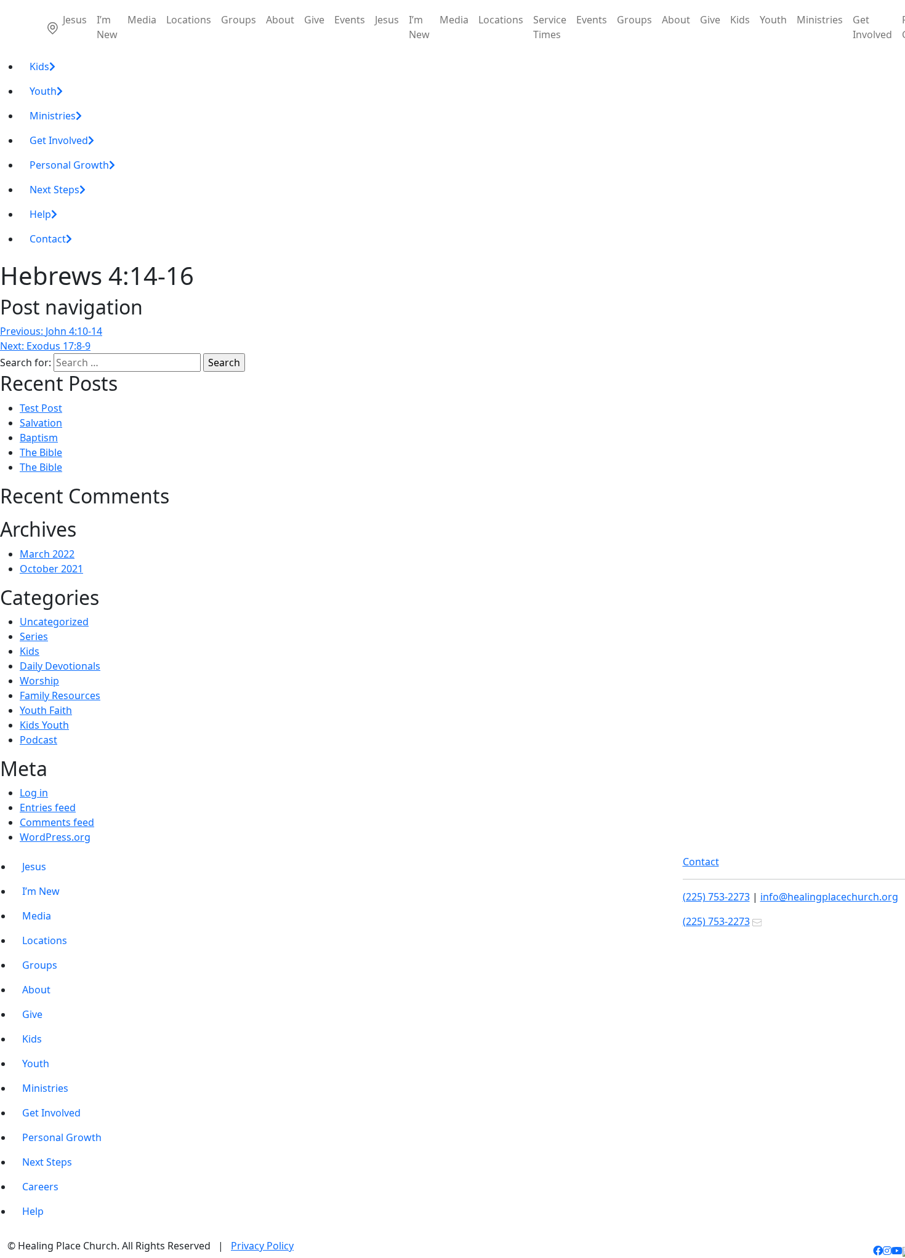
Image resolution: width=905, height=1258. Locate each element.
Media (141, 19)
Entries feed (48, 807)
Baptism (39, 437)
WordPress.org (55, 837)
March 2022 (47, 554)
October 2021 (51, 568)
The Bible (41, 452)
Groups (238, 19)
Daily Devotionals (60, 666)
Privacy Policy (262, 1245)
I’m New (107, 27)
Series (34, 636)
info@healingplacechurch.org (829, 896)
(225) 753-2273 (716, 896)
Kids (740, 19)
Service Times (549, 27)
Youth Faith (46, 710)
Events (349, 19)
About (280, 19)
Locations (188, 19)
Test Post (41, 408)
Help (40, 214)
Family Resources (60, 695)
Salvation (41, 423)
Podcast (38, 740)
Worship (39, 680)
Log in (34, 792)
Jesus (75, 19)
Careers (40, 1186)
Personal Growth (69, 165)
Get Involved (872, 27)
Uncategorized (54, 621)
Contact (48, 239)
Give (314, 19)
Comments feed (57, 822)
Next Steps (54, 189)
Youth (773, 19)
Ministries (820, 19)
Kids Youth (44, 725)
